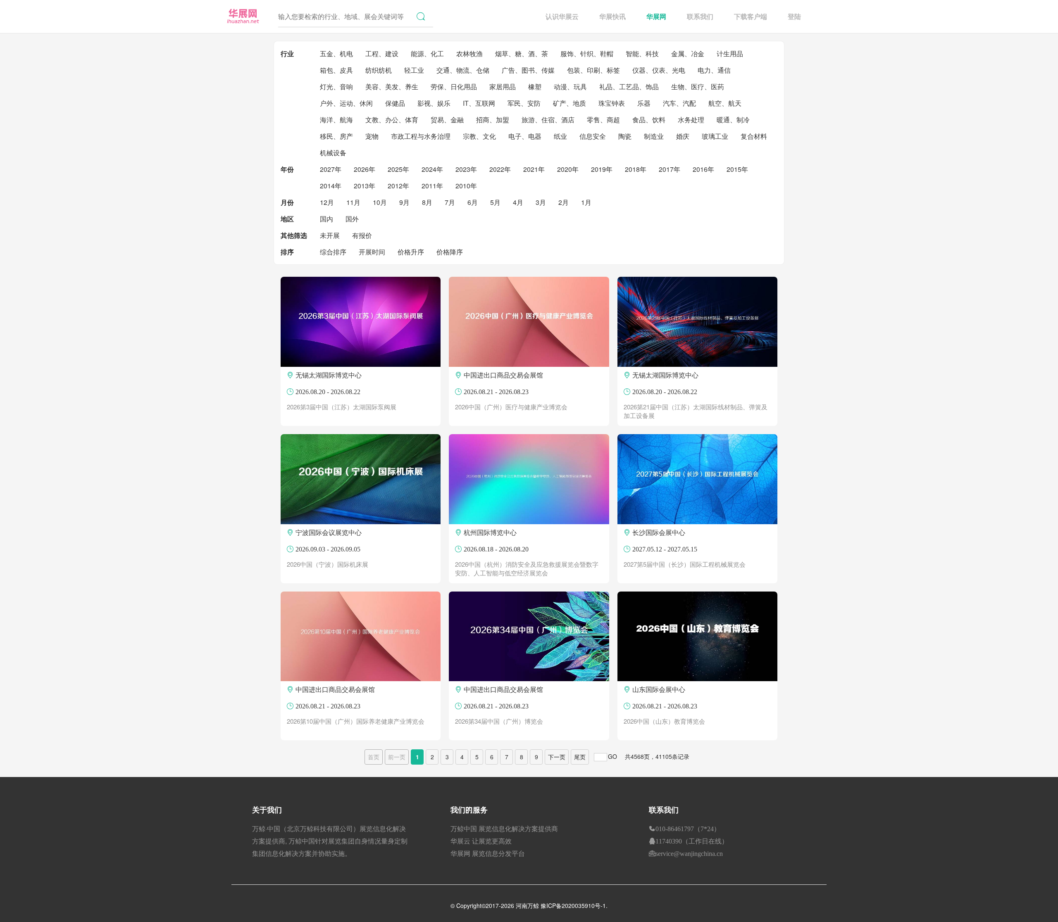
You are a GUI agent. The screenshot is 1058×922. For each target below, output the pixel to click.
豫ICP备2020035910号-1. (574, 905)
